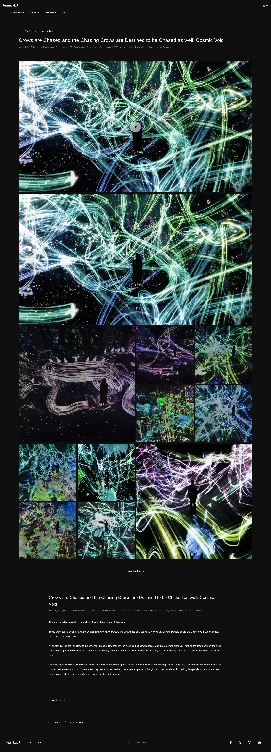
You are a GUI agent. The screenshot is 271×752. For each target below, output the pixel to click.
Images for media (57, 700)
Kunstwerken (34, 12)
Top (4, 12)
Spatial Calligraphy (175, 664)
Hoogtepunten (17, 12)
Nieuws (65, 12)
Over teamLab (51, 12)
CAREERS (41, 743)
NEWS (28, 743)
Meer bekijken (134, 571)
